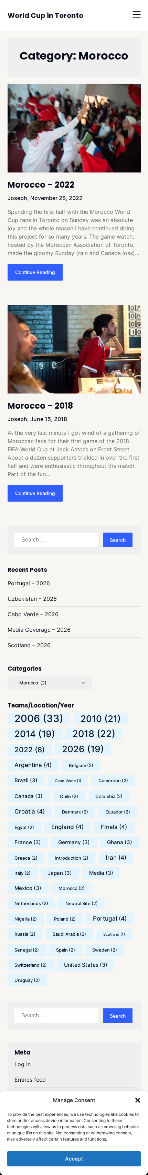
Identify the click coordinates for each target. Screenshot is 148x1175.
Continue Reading (35, 272)
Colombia (109, 796)
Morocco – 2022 (41, 184)
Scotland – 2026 (29, 645)
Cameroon (113, 780)
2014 (34, 733)
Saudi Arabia (69, 934)
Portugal (110, 918)
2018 (93, 733)
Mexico (27, 888)
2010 (101, 718)
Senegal (26, 950)
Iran (116, 857)
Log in (22, 1064)
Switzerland (30, 965)
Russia (24, 934)
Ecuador (117, 812)
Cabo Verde (68, 781)
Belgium (81, 765)
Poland (65, 919)
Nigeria (25, 919)
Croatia (29, 811)
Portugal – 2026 (29, 583)
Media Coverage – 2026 (39, 629)
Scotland (114, 934)
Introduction (71, 858)
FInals (114, 826)
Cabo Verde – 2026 (33, 614)
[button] (137, 1100)
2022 (29, 749)
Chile (69, 796)
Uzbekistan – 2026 (32, 598)
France (27, 842)
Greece (26, 858)
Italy (22, 873)
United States (85, 965)
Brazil (26, 780)
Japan (60, 873)
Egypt (24, 827)
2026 (83, 749)
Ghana (119, 842)
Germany (74, 842)
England (67, 826)
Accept (74, 1158)
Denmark (75, 812)
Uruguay (27, 980)
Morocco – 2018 (40, 405)
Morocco (72, 888)
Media (101, 873)
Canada (28, 796)
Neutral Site (81, 903)
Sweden (104, 950)
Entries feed (30, 1079)
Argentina (33, 765)
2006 (38, 718)
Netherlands (31, 903)
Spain (65, 950)
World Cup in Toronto (45, 15)
